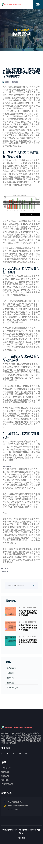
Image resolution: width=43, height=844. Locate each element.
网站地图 (21, 838)
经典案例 (10, 673)
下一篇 (4, 571)
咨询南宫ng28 (12, 688)
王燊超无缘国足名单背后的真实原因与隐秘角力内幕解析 (28, 628)
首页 (16, 30)
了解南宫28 (11, 668)
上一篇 (5, 568)
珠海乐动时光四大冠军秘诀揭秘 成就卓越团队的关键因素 (28, 613)
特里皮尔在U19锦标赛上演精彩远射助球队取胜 (28, 642)
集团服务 (10, 683)
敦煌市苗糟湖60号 (15, 802)
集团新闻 (10, 678)
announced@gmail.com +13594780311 (18, 808)
